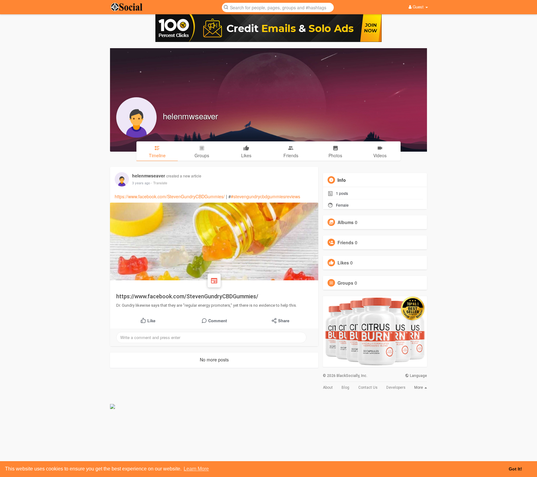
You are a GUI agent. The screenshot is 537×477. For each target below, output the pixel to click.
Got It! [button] (515, 468)
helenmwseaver (190, 116)
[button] (278, 7)
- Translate (159, 182)
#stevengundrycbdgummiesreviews (265, 196)
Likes (343, 262)
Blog (345, 387)
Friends (345, 242)
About (328, 387)
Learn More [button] (196, 468)
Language (418, 376)
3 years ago (141, 182)
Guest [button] (418, 7)
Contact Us (368, 387)
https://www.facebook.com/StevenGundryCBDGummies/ (170, 196)
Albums (345, 222)
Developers (396, 387)
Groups (345, 282)
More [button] (419, 387)
